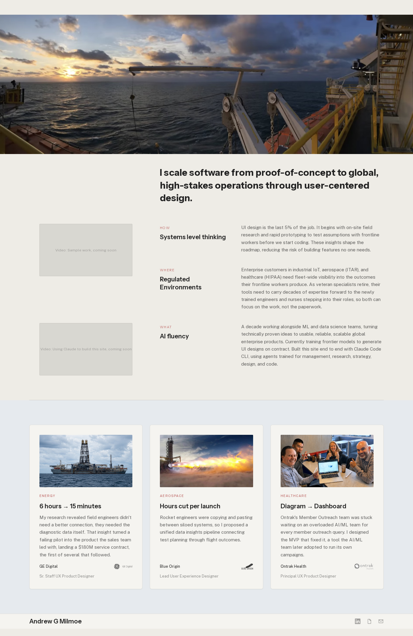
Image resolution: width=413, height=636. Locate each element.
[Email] (381, 621)
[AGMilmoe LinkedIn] (357, 621)
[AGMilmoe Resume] (369, 621)
